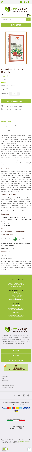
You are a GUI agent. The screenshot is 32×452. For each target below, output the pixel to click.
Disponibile (5, 89)
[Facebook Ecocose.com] (15, 395)
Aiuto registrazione (7, 387)
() (26, 2)
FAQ (3, 378)
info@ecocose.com (24, 441)
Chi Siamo (5, 376)
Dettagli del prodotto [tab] (10, 126)
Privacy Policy (6, 381)
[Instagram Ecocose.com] (24, 395)
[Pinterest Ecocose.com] (28, 395)
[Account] (29, 2)
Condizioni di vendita (8, 385)
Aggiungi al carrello (16, 101)
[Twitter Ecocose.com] (19, 395)
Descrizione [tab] (6, 121)
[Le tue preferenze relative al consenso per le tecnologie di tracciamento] (29, 449)
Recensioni (6, 130)
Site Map (4, 383)
